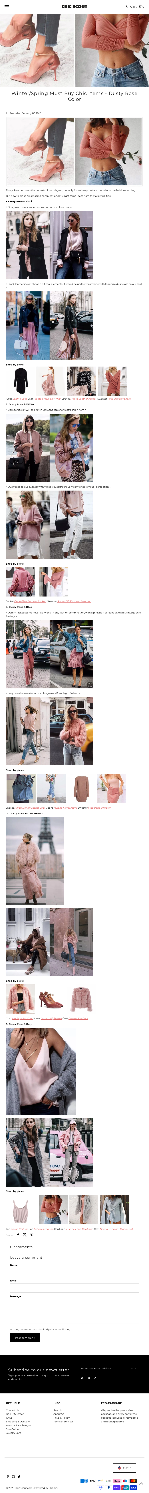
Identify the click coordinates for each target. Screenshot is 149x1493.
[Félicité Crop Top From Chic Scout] (53, 1223)
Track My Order (15, 1413)
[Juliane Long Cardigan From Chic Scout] (83, 1223)
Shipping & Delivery (18, 1421)
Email (13, 1280)
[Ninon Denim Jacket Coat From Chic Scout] (21, 802)
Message (15, 1296)
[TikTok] (95, 1379)
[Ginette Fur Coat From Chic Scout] (81, 1012)
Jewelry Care (13, 1432)
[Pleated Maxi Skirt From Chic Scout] (50, 394)
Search (57, 1410)
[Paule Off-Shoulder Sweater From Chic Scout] (53, 595)
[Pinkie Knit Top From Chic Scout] (20, 1223)
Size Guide (12, 1429)
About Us (58, 1413)
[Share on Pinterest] (32, 1235)
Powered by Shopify (46, 1487)
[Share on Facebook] (18, 1235)
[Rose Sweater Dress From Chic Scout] (112, 394)
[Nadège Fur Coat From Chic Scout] (20, 1012)
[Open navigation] (31, 6)
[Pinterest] (82, 1379)
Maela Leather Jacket (83, 398)
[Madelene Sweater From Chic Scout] (81, 802)
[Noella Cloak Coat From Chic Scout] (114, 1223)
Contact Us (12, 1410)
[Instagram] (88, 1379)
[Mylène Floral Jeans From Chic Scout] (51, 802)
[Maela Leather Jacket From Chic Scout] (81, 394)
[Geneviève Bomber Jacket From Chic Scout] (20, 595)
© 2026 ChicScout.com (19, 1487)
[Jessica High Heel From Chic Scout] (51, 1012)
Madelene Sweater (99, 807)
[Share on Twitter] (25, 1235)
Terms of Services (63, 1421)
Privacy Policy (61, 1417)
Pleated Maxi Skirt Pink (47, 398)
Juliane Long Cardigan (79, 1228)
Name (14, 1265)
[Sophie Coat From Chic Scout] (20, 394)
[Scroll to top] (141, 1483)
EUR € (127, 1468)
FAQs (9, 1417)
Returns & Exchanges (18, 1425)
